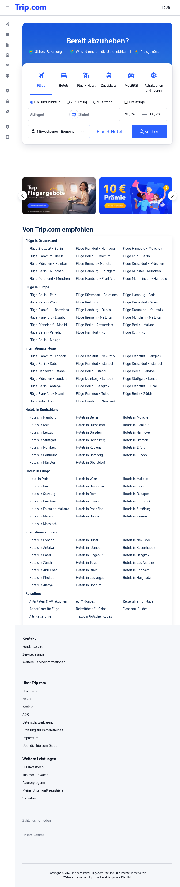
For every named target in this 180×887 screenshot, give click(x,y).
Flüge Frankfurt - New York (95, 356)
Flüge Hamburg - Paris (139, 295)
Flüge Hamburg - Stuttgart (95, 271)
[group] (45, 51)
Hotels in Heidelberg (91, 440)
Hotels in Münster (42, 462)
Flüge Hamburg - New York (96, 401)
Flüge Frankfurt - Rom (92, 332)
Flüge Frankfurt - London (47, 356)
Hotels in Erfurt (134, 447)
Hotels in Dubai (87, 540)
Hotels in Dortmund (43, 455)
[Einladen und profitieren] (135, 195)
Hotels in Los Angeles (138, 562)
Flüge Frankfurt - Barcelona (49, 310)
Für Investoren (33, 767)
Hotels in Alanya (41, 585)
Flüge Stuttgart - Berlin (46, 248)
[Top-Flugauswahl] (59, 195)
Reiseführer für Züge (44, 609)
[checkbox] (134, 102)
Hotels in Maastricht (43, 524)
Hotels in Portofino (89, 509)
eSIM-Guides (85, 601)
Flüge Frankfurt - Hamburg (95, 248)
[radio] (45, 102)
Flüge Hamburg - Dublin (93, 310)
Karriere (27, 707)
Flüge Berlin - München (46, 271)
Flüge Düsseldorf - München (143, 263)
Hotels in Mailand (41, 516)
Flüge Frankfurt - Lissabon (48, 317)
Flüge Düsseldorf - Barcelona (97, 295)
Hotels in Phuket (41, 578)
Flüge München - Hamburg (49, 263)
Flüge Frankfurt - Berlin (46, 256)
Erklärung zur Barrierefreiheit (42, 730)
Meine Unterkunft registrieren (43, 790)
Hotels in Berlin (87, 417)
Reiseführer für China (91, 609)
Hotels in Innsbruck (136, 501)
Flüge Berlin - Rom (89, 302)
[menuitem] (7, 24)
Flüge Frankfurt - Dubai (140, 386)
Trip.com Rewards (35, 775)
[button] (7, 8)
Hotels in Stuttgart (42, 440)
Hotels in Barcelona (90, 486)
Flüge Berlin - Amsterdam (94, 325)
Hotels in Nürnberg (43, 447)
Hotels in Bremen (135, 440)
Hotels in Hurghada (137, 578)
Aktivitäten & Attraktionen (48, 601)
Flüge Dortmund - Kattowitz (143, 310)
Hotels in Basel (40, 555)
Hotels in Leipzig (41, 432)
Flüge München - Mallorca (142, 317)
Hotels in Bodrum (88, 585)
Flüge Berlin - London (139, 371)
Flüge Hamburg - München (142, 248)
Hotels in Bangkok (136, 555)
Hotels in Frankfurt (136, 425)
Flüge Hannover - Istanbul (48, 371)
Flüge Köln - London (44, 401)
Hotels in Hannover (137, 432)
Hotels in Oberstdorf (90, 462)
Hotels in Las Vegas (90, 578)
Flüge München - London (48, 379)
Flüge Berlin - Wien (43, 302)
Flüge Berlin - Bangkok (92, 386)
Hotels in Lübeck (135, 455)
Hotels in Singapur (89, 555)
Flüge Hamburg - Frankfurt (95, 278)
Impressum (30, 738)
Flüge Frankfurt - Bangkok (142, 356)
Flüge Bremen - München (94, 263)
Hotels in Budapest (136, 494)
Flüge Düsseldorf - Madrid (48, 325)
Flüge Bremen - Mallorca (94, 317)
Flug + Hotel (109, 131)
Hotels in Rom (86, 494)
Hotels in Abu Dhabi (43, 570)
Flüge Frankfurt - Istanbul (94, 364)
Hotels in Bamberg (89, 455)
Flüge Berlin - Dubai (43, 364)
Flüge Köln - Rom (135, 332)
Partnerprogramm (35, 783)
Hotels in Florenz (135, 516)
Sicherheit (29, 798)
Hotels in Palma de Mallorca (49, 509)
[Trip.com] (30, 8)
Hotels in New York (136, 540)
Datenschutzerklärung (38, 722)
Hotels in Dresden (89, 432)
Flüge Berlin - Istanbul (92, 371)
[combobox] (38, 114)
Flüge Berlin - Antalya (45, 386)
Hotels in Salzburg (42, 494)
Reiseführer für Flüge (138, 601)
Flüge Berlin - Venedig (45, 332)
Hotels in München (136, 417)
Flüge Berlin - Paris (42, 295)
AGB (25, 714)
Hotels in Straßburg (137, 509)
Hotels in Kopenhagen (139, 547)
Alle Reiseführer (40, 616)
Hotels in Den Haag (43, 501)
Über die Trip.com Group (39, 745)
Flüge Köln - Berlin (136, 256)
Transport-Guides (135, 609)
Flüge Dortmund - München (49, 278)
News (26, 699)
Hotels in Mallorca (135, 479)
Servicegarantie (33, 654)
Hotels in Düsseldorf (90, 425)
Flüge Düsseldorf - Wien (140, 302)
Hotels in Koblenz (88, 447)
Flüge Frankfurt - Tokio (92, 394)
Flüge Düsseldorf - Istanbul (142, 364)
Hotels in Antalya (41, 547)
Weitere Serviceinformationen (43, 662)
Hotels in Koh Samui (137, 570)
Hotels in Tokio (87, 562)
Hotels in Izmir (86, 570)
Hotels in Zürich (40, 562)
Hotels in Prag (39, 486)
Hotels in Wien (86, 479)
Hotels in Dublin (87, 516)
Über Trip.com (32, 691)
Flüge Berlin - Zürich (137, 394)
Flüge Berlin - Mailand (139, 325)
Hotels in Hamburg (42, 417)
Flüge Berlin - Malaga (44, 340)
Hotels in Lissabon (89, 501)
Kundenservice (32, 647)
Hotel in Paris (38, 479)
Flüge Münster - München (142, 271)
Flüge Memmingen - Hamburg (145, 278)
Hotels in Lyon (133, 486)
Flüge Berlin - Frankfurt (93, 256)
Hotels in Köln (39, 425)
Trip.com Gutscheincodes (94, 616)
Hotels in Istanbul (88, 547)
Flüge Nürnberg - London (94, 379)
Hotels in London (41, 540)
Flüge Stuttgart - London (141, 379)
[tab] (41, 81)
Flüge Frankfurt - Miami (46, 394)
